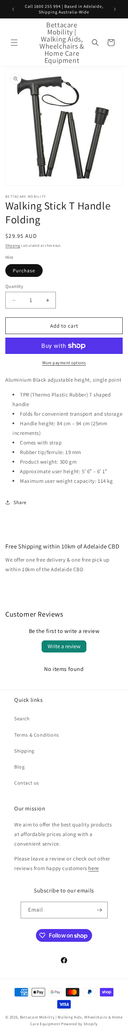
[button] (14, 42)
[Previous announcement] (13, 9)
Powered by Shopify (79, 1023)
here (93, 868)
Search (22, 718)
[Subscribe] (99, 910)
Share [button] (20, 502)
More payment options (64, 362)
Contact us (26, 783)
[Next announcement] (115, 9)
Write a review (64, 646)
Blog (19, 767)
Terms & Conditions (36, 735)
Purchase (24, 270)
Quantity (14, 286)
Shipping (12, 245)
